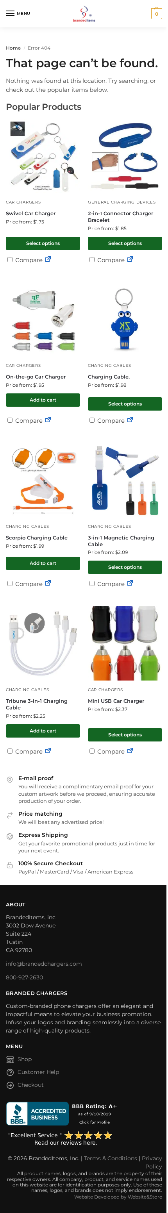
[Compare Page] (48, 260)
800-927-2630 (24, 977)
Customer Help (38, 1071)
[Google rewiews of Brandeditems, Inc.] (84, 1139)
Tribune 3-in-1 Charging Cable (37, 704)
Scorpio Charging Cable (37, 537)
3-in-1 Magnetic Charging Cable (121, 540)
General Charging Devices (122, 202)
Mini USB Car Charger (116, 701)
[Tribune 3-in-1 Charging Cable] (43, 643)
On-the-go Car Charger (36, 376)
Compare (28, 260)
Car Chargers (23, 202)
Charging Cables (109, 365)
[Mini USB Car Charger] (125, 643)
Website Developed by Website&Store (118, 1197)
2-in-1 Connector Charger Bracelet (120, 216)
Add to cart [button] (43, 400)
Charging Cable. (109, 376)
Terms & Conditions (110, 1158)
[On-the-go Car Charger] (43, 319)
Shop (25, 1059)
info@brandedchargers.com (44, 963)
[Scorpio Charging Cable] (43, 480)
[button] (155, 13)
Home (13, 48)
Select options (43, 243)
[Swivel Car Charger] (43, 156)
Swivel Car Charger (30, 213)
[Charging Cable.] (125, 319)
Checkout (31, 1084)
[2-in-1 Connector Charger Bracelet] (125, 156)
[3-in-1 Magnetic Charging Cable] (125, 480)
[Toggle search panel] (8, 31)
